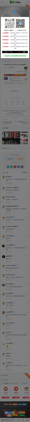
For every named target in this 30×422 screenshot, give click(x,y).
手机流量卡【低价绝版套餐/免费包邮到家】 (15, 56)
